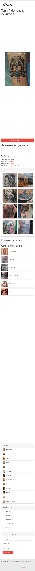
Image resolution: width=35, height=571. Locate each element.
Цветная (10, 161)
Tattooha (7, 5)
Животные (9, 449)
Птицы (8, 458)
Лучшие (7, 515)
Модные (8, 527)
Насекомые (9, 453)
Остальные (17, 165)
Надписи (8, 471)
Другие (11, 165)
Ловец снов (12, 251)
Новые (7, 511)
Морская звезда (14, 275)
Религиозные (10, 479)
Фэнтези (8, 475)
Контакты (22, 567)
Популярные (9, 519)
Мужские (8, 488)
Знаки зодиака (10, 501)
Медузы (11, 259)
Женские (8, 492)
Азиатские (12, 283)
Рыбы (7, 462)
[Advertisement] (17, 34)
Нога (12, 163)
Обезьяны (12, 291)
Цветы (8, 466)
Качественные (9, 523)
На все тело (9, 497)
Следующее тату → (17, 140)
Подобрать (7, 552)
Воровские (12, 267)
